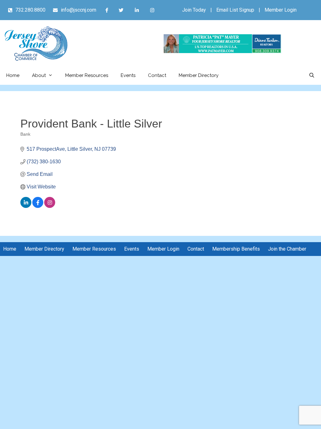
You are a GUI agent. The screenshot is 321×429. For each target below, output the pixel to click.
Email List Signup (235, 10)
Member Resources (86, 75)
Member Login (281, 10)
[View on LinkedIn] (25, 206)
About (39, 75)
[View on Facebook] (37, 206)
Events (128, 75)
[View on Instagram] (49, 206)
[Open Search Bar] (312, 75)
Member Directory (198, 75)
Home (12, 75)
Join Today (194, 10)
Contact (157, 75)
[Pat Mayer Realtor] (222, 51)
